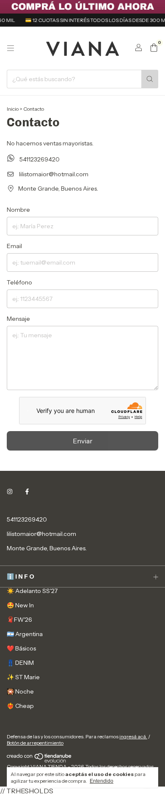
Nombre (18, 209)
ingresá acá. (133, 736)
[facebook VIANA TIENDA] (27, 491)
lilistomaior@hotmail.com (53, 174)
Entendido (101, 781)
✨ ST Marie (23, 677)
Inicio (13, 109)
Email (14, 246)
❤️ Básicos (21, 648)
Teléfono (19, 282)
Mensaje (18, 318)
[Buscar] (149, 79)
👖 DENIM (20, 663)
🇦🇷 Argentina (25, 634)
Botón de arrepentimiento (35, 743)
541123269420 (39, 159)
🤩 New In (20, 605)
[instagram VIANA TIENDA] (10, 491)
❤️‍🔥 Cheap (20, 706)
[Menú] (10, 48)
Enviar (83, 441)
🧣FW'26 (19, 619)
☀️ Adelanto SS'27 (32, 591)
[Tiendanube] (39, 761)
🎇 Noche (20, 691)
